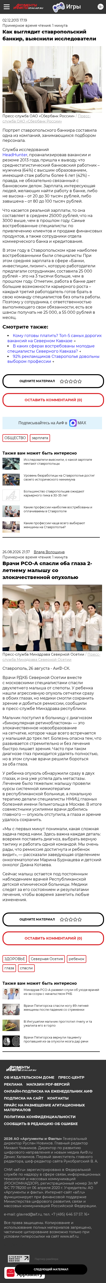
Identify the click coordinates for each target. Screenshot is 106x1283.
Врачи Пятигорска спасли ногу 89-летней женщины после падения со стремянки (56, 1007)
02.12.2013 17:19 (14, 20)
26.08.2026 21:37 (16, 552)
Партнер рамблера (46, 1258)
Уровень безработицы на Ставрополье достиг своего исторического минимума (59, 477)
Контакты (58, 1098)
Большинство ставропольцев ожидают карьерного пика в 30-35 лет (54, 493)
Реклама (13, 1084)
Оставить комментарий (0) (53, 400)
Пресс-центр (71, 1077)
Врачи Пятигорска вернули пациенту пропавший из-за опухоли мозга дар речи (56, 1039)
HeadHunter (14, 155)
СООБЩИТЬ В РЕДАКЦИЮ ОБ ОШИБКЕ (41, 1124)
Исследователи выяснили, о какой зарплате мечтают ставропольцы (58, 461)
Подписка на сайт (23, 1098)
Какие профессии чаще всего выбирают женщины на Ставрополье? (54, 525)
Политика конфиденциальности (40, 1117)
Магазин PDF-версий (48, 1084)
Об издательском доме (29, 1077)
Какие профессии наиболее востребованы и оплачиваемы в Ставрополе (58, 509)
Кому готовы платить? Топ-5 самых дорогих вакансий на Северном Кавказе (54, 338)
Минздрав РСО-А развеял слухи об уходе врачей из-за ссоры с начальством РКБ (61, 992)
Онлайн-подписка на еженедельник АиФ (48, 1091)
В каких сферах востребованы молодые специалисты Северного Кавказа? (51, 349)
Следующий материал (51, 1269)
